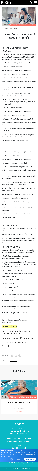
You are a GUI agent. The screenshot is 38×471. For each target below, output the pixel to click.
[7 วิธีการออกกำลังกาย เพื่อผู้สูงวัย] (19, 397)
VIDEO (21, 442)
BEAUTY (20, 438)
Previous (1, 388)
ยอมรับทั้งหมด (30, 459)
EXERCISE (28, 438)
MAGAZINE (27, 442)
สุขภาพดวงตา (13, 361)
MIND (14, 438)
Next (36, 388)
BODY (9, 438)
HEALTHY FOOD (12, 442)
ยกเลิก (18, 459)
